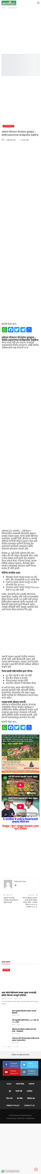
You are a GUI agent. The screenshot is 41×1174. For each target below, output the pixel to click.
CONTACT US (29, 1105)
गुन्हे (10, 1091)
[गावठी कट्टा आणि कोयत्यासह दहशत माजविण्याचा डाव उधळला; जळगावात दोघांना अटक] (6, 1040)
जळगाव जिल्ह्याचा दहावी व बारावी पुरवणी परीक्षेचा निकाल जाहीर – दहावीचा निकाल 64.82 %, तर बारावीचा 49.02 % (29, 902)
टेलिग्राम (23, 829)
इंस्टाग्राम (28, 826)
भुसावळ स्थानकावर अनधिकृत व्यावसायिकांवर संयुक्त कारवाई (11, 900)
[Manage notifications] (36, 1169)
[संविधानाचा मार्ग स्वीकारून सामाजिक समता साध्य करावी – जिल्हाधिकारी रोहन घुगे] (6, 1031)
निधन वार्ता (9, 1098)
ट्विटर (13, 826)
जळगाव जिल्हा (6, 970)
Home (9, 1084)
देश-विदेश (20, 1098)
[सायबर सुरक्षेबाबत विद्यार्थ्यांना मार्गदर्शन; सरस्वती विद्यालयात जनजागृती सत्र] (6, 1013)
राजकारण (31, 1084)
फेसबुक (5, 826)
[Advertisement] (20, 30)
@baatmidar (24, 1054)
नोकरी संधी (18, 1091)
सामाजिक (29, 1091)
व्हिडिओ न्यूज (31, 1098)
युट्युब (20, 826)
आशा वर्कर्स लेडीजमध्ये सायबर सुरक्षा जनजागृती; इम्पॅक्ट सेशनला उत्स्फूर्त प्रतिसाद (19, 994)
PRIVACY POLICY (12, 1105)
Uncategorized (8, 126)
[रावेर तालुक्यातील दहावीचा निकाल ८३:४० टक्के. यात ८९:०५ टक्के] (6, 1022)
